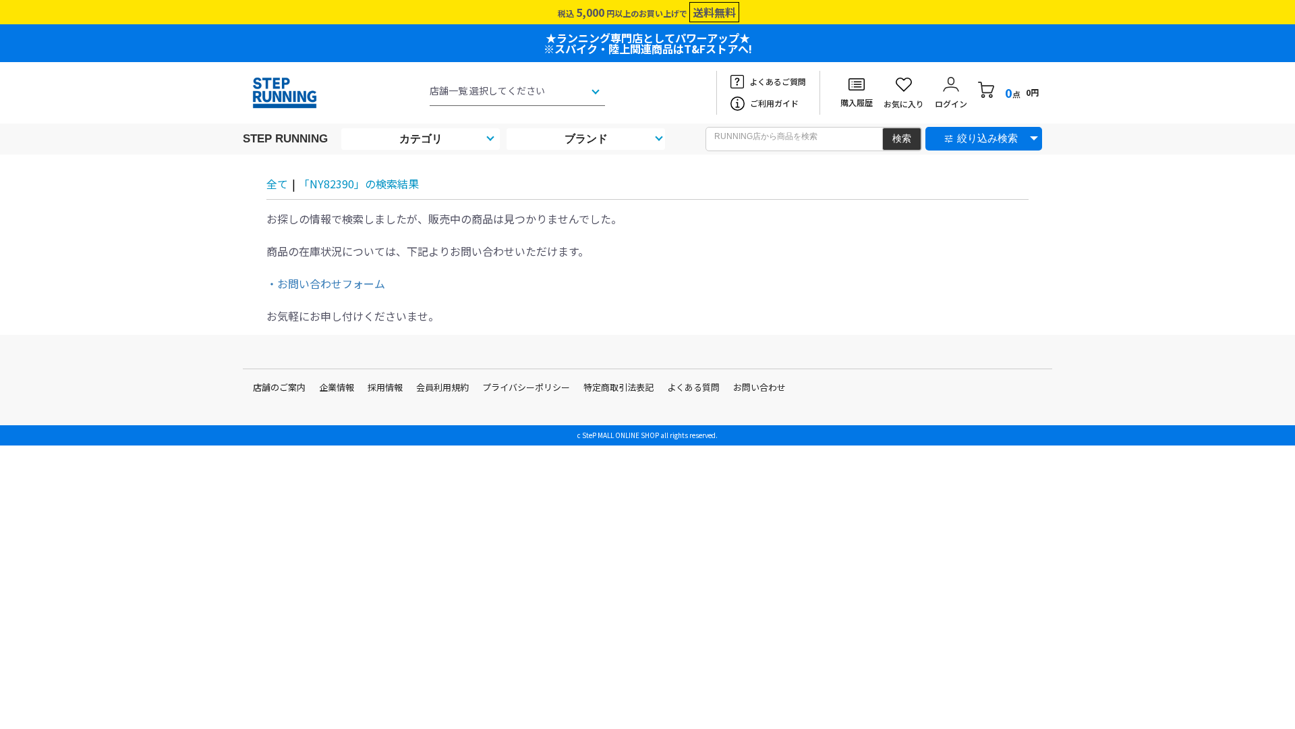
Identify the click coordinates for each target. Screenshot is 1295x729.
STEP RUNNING (285, 138)
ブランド (586, 138)
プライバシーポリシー (526, 387)
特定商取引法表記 (618, 387)
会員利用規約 (442, 387)
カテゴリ (420, 138)
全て (277, 184)
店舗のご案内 (279, 387)
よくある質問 (693, 387)
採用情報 (385, 387)
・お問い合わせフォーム (325, 283)
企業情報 (336, 387)
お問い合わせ (759, 387)
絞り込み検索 (987, 138)
